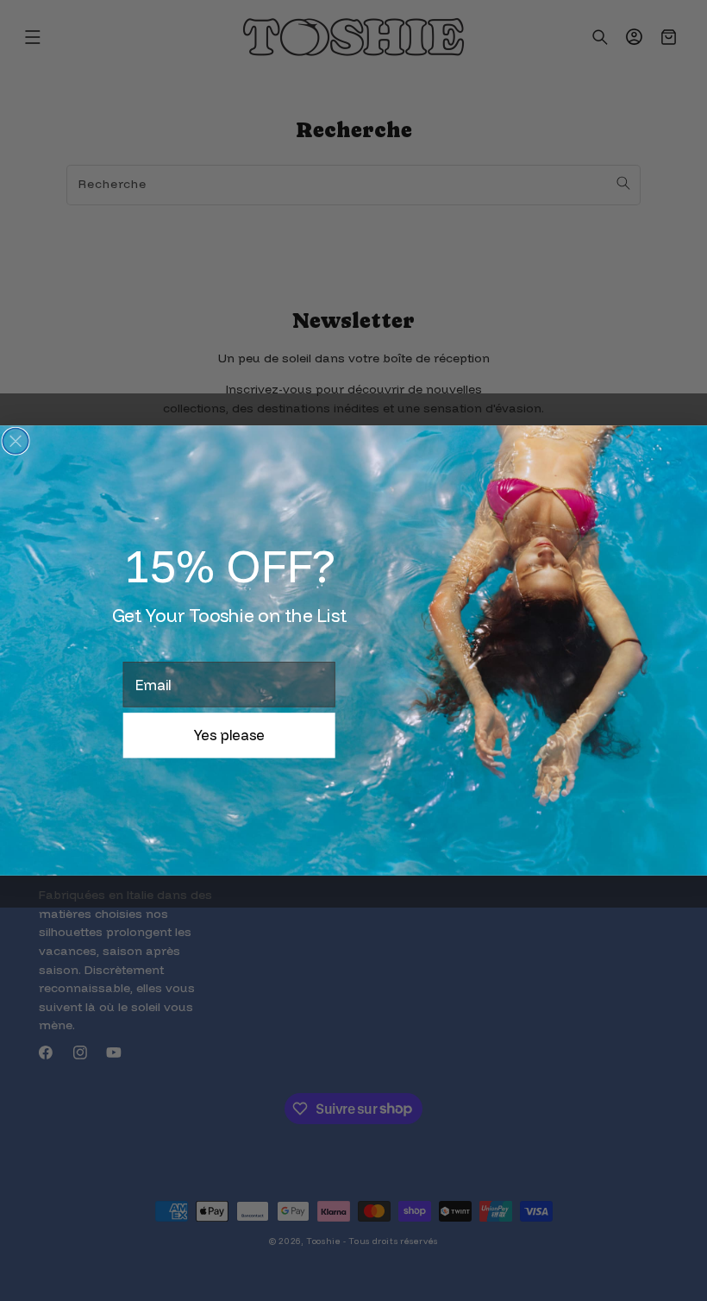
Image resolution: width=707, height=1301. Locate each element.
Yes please (229, 735)
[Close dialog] (15, 442)
